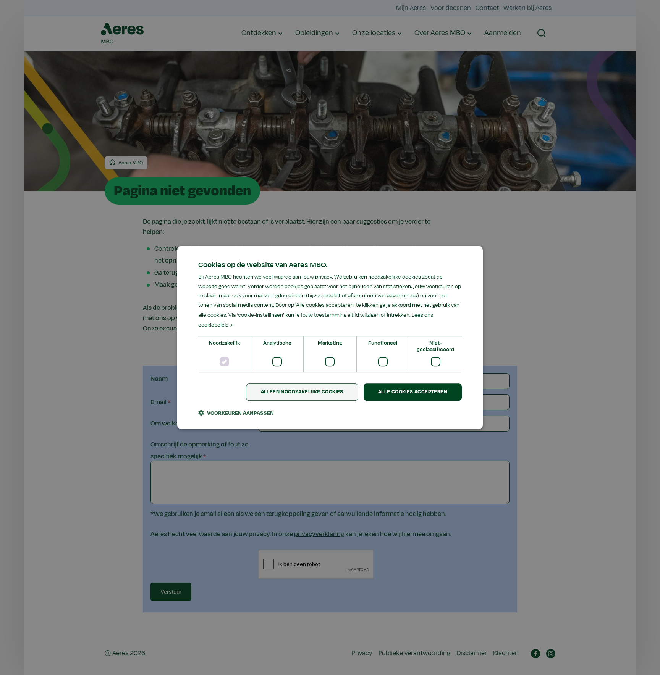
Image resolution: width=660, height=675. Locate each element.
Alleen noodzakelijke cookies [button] (302, 392)
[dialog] (330, 337)
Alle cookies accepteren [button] (412, 392)
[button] (236, 412)
